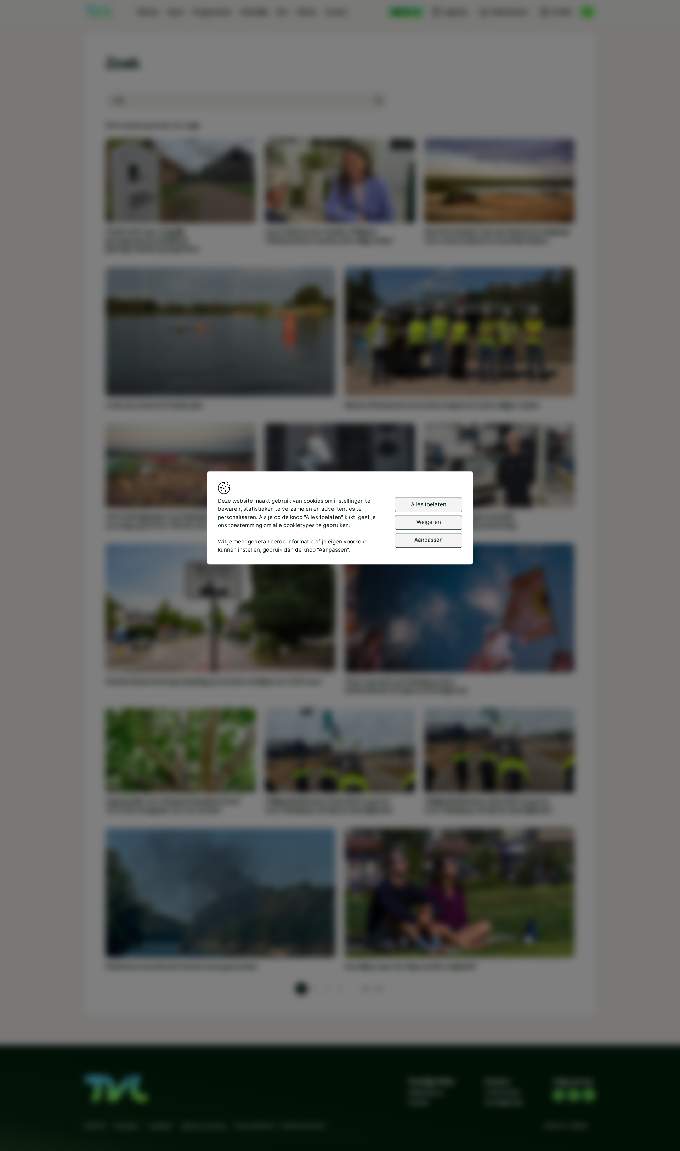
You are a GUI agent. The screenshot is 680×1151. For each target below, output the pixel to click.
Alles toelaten (428, 504)
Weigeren (428, 522)
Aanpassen (428, 540)
